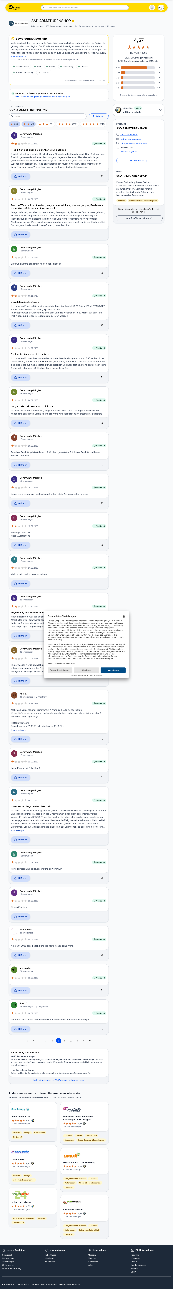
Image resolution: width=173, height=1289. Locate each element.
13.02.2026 (33, 901)
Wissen (134, 1268)
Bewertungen (8, 1261)
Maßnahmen (26, 1059)
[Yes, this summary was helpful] (99, 80)
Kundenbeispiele (138, 1265)
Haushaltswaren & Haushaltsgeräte (143, 201)
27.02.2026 (33, 257)
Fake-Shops (50, 1255)
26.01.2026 (33, 1013)
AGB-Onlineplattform (69, 1284)
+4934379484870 (128, 134)
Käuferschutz (8, 1258)
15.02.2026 (33, 446)
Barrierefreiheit (49, 1284)
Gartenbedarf (39, 1133)
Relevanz (101, 116)
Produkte (135, 1255)
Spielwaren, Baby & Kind (89, 1230)
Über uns (92, 1258)
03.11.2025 (33, 296)
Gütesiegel (7, 1255)
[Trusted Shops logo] (14, 7)
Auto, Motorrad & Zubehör (23, 1218)
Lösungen (135, 1258)
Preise (134, 1261)
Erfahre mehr (77, 1097)
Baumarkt (121, 201)
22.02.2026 (33, 762)
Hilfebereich (50, 1258)
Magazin (92, 1255)
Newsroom (93, 1261)
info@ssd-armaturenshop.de (134, 143)
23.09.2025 (33, 144)
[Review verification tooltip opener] (73, 21)
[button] (152, 7)
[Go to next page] (83, 1040)
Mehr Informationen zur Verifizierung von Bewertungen (59, 1080)
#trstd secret (8, 1265)
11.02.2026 (33, 862)
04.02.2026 (33, 400)
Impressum (8, 1284)
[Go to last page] (89, 1040)
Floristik (79, 1136)
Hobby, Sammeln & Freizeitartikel (90, 1140)
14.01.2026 (33, 348)
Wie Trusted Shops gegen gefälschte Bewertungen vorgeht (42, 97)
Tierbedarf (17, 1137)
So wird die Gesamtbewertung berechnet (138, 95)
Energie (27, 1133)
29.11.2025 (33, 703)
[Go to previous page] (33, 1040)
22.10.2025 (33, 606)
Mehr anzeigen (127, 151)
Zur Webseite (137, 160)
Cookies (35, 1284)
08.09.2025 (33, 800)
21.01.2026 (33, 658)
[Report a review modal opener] (102, 176)
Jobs (90, 1265)
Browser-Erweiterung (11, 1268)
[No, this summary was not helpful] (104, 80)
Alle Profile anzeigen (137, 218)
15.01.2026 (33, 526)
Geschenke (69, 1140)
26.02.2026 (33, 568)
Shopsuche (50, 1261)
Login (133, 1272)
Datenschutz (22, 1284)
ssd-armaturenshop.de (131, 139)
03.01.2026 (33, 199)
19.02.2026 (33, 488)
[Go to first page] (27, 1040)
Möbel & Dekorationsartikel (24, 1180)
